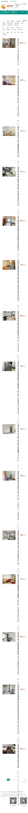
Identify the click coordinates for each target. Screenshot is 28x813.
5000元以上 (16, 25)
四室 (22, 32)
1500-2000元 (16, 23)
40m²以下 (12, 27)
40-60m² (17, 27)
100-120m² (14, 29)
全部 (8, 21)
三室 (18, 32)
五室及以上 (5, 34)
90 (25, 779)
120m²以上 (20, 29)
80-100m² (8, 29)
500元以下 (12, 21)
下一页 (24, 782)
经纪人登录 (14, 1)
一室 (11, 32)
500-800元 (18, 21)
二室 (15, 32)
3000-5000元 (9, 25)
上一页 (4, 779)
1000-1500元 (9, 23)
